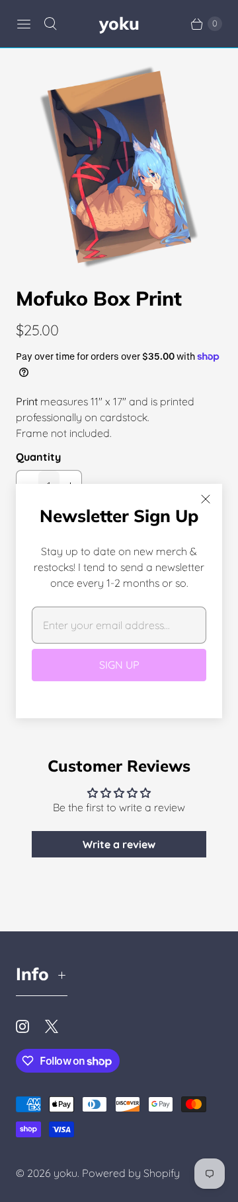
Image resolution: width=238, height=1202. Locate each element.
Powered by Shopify (131, 1173)
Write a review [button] (119, 844)
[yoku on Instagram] (30, 1026)
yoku (65, 1173)
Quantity (38, 456)
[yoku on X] (59, 1026)
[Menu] (24, 24)
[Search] (50, 24)
